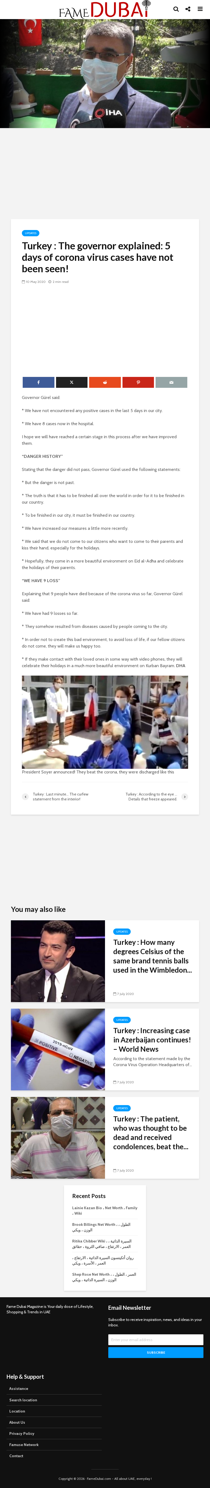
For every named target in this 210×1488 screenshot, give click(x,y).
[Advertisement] (105, 173)
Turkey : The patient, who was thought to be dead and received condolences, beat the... (150, 1132)
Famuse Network (24, 1444)
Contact (16, 1455)
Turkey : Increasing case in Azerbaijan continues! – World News (152, 1039)
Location (17, 1411)
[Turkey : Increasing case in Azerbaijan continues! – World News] (58, 1049)
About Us (17, 1422)
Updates (30, 233)
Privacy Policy (21, 1433)
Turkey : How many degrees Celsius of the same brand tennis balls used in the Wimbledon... (152, 956)
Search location (23, 1400)
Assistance (18, 1388)
